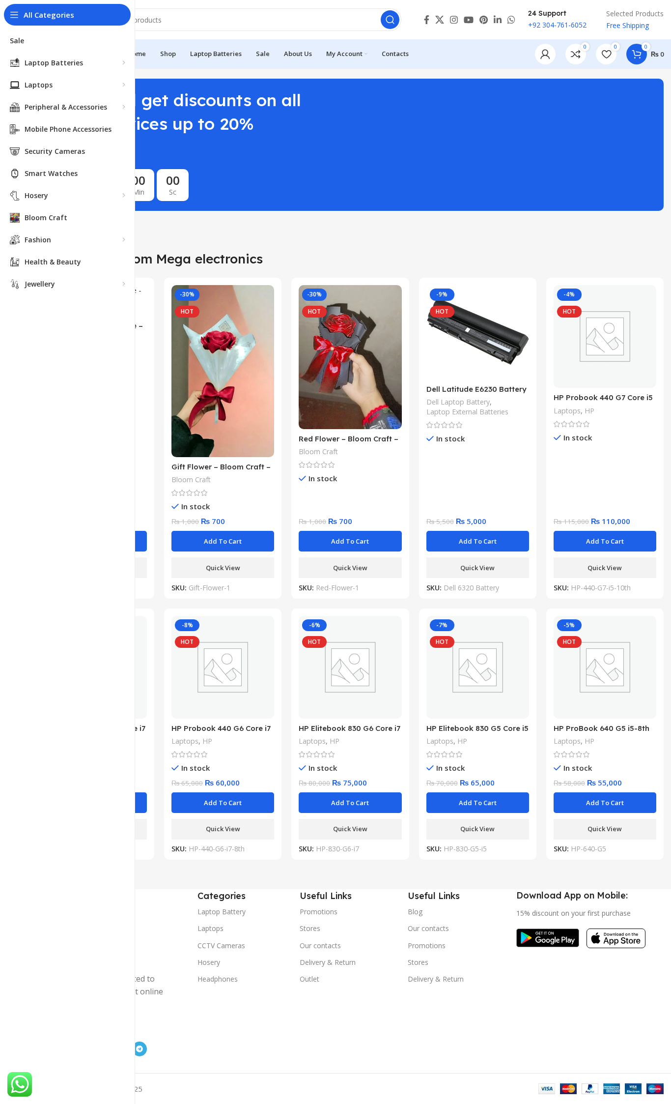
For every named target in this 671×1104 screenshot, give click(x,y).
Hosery (208, 962)
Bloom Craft (191, 479)
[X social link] (439, 19)
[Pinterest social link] (483, 19)
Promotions (318, 911)
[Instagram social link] (454, 19)
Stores (310, 928)
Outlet (309, 979)
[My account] (545, 54)
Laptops (567, 410)
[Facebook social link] (426, 19)
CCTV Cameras (221, 945)
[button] (222, 541)
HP (589, 410)
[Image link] (547, 937)
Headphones (217, 979)
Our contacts (320, 945)
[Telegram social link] (139, 1049)
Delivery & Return (328, 962)
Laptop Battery (221, 911)
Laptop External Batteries (467, 411)
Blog (415, 911)
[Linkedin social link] (497, 19)
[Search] (390, 19)
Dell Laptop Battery (458, 402)
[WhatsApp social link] (511, 19)
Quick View (223, 567)
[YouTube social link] (468, 19)
